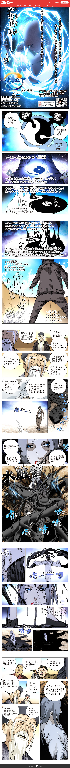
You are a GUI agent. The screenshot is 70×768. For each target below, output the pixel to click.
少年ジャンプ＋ (7, 2)
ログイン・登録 (54, 2)
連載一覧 (19, 5)
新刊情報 (37, 5)
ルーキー (45, 5)
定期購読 (64, 2)
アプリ (30, 5)
